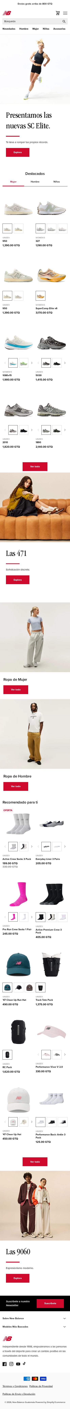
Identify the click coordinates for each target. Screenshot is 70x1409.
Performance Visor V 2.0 (49, 1067)
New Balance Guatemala (23, 1402)
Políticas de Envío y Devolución (19, 1394)
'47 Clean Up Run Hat (14, 1000)
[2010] (23, 429)
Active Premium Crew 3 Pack (49, 931)
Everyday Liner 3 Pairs (48, 859)
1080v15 (7, 375)
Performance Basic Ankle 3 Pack (50, 1136)
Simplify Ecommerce (56, 1402)
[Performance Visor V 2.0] (57, 1054)
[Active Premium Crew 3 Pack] (51, 917)
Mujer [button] (13, 182)
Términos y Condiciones (15, 1386)
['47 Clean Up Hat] (23, 1122)
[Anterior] (5, 363)
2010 (5, 442)
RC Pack (7, 1067)
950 (5, 241)
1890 (38, 442)
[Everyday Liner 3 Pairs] (57, 846)
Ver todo (35, 466)
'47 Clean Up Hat (12, 1134)
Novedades (9, 28)
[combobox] (35, 21)
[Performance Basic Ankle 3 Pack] (51, 1122)
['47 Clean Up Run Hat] (18, 987)
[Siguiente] (31, 363)
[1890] (57, 429)
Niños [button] (57, 182)
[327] (51, 228)
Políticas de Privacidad (41, 1386)
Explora (18, 152)
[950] (18, 228)
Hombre (23, 28)
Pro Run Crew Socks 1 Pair (17, 929)
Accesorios (59, 28)
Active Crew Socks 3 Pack (17, 859)
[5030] (57, 363)
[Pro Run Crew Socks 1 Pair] (23, 917)
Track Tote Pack (44, 1000)
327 (38, 241)
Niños (46, 28)
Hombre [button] (35, 182)
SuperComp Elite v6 (46, 308)
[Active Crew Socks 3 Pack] (23, 846)
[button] (9, 28)
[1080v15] (23, 363)
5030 (39, 375)
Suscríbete (50, 1303)
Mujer (35, 28)
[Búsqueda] (64, 21)
